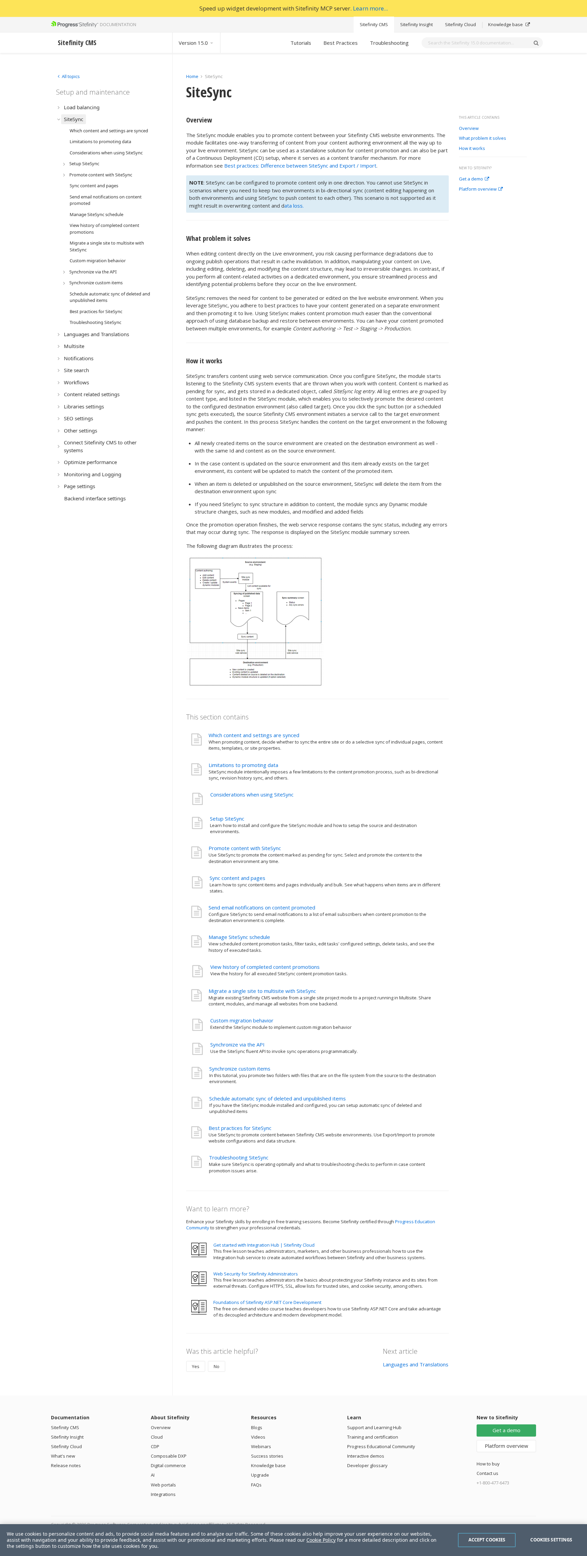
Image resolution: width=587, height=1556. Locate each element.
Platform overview (478, 189)
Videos (258, 1437)
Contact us (487, 1473)
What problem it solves (482, 138)
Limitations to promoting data (243, 765)
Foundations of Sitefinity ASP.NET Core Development (267, 1302)
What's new (63, 1456)
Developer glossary (367, 1465)
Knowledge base (506, 24)
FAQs (256, 1485)
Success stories (267, 1456)
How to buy (488, 1464)
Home (192, 76)
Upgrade (260, 1475)
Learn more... (370, 8)
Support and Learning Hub (374, 1427)
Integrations (163, 1494)
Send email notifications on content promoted (262, 907)
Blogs (256, 1427)
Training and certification (372, 1437)
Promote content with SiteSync (245, 848)
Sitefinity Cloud (460, 24)
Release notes (66, 1465)
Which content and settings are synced (254, 735)
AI (153, 1475)
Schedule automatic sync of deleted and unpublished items (277, 1098)
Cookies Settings (551, 1540)
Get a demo (471, 179)
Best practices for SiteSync (240, 1128)
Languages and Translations (415, 1364)
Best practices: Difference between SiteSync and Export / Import (300, 165)
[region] (293, 1540)
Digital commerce (168, 1465)
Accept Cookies (486, 1540)
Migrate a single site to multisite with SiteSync (262, 990)
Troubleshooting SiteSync (238, 1157)
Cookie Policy (321, 1540)
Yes (195, 1366)
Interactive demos (365, 1456)
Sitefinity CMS (374, 24)
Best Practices (340, 42)
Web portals (163, 1485)
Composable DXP (168, 1456)
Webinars (261, 1446)
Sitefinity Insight (416, 24)
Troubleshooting (389, 42)
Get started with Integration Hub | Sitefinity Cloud (264, 1245)
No (216, 1366)
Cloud (157, 1437)
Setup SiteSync (227, 818)
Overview (469, 128)
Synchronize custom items (239, 1068)
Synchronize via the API (237, 1044)
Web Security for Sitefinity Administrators (255, 1274)
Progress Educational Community (381, 1446)
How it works (472, 148)
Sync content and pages (237, 878)
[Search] (536, 42)
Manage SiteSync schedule (239, 937)
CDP (155, 1446)
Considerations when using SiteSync (252, 794)
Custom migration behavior (241, 1020)
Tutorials (300, 42)
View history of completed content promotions (265, 966)
